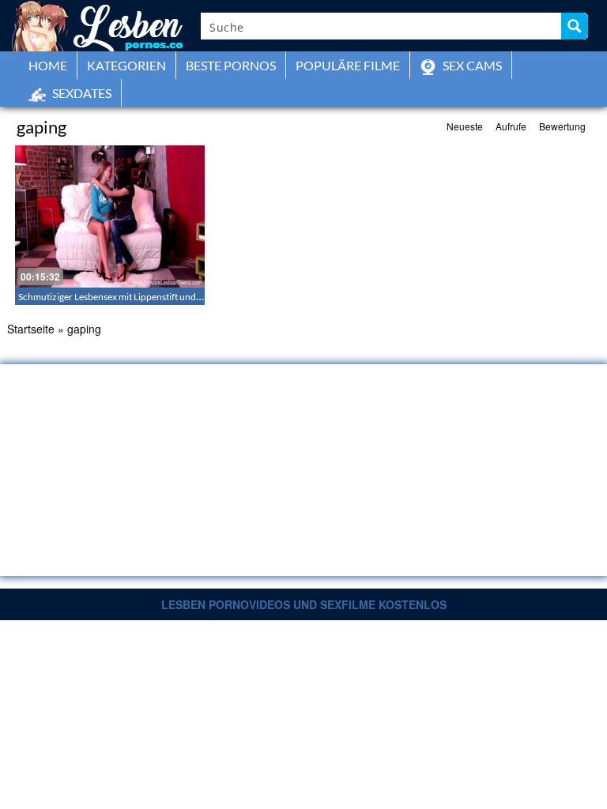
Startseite (31, 329)
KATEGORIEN (126, 65)
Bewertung (562, 126)
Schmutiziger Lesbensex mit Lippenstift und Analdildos (130, 297)
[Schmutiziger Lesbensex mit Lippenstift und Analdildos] (110, 216)
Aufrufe (511, 126)
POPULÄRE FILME (348, 65)
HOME (47, 65)
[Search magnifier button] (574, 26)
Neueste (465, 126)
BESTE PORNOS (231, 65)
